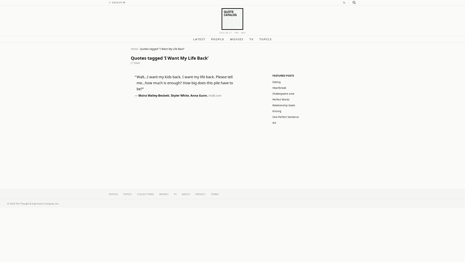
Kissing (276, 111)
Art (274, 122)
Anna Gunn (198, 96)
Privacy (200, 194)
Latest (199, 39)
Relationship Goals (283, 105)
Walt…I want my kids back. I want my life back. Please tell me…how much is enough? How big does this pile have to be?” (185, 82)
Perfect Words (281, 99)
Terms (215, 194)
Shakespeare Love (283, 93)
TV (251, 39)
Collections (145, 194)
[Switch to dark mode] (344, 2)
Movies (237, 39)
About (186, 194)
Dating (276, 82)
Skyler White (180, 96)
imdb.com (215, 96)
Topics (265, 39)
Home (134, 49)
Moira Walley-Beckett (153, 96)
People (217, 39)
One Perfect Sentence (285, 117)
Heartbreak (279, 88)
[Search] (354, 2)
